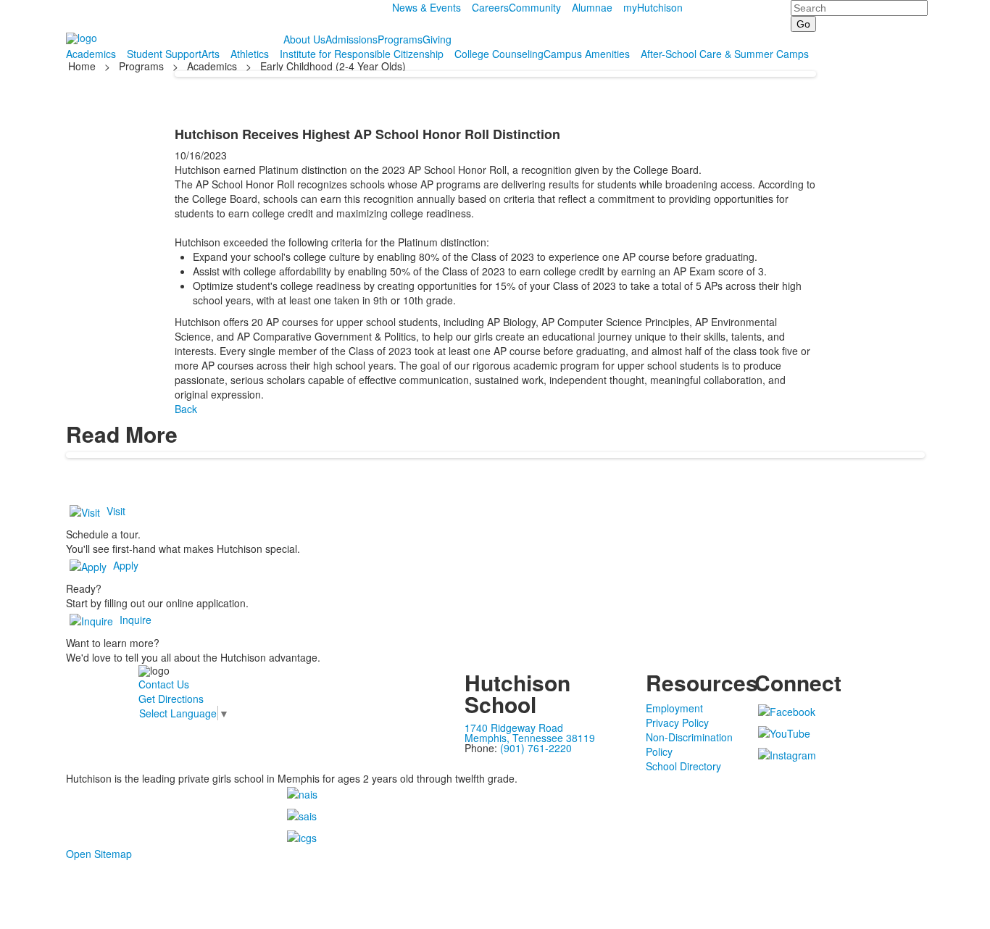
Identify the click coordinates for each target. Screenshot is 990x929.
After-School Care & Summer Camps (725, 53)
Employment (674, 708)
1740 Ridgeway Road (514, 727)
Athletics (249, 53)
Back (186, 408)
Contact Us (163, 684)
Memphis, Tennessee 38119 (530, 737)
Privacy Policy (677, 722)
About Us (304, 39)
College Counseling (499, 53)
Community (535, 7)
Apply (125, 565)
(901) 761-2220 (536, 748)
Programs (400, 39)
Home (83, 66)
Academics (91, 53)
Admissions (351, 39)
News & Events (426, 7)
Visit (116, 511)
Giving (437, 39)
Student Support (164, 53)
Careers (490, 7)
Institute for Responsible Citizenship (362, 53)
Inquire (135, 619)
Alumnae (592, 7)
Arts (210, 53)
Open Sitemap (99, 853)
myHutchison (653, 7)
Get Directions (171, 698)
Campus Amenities (587, 53)
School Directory (683, 766)
